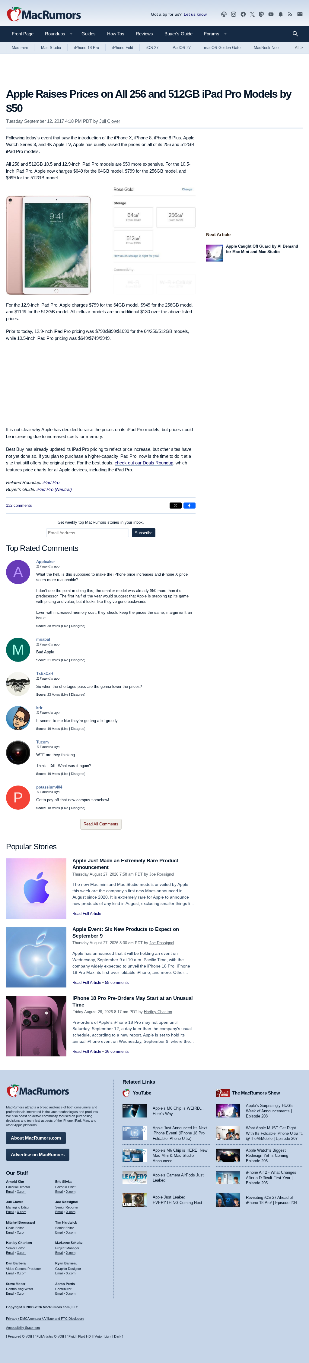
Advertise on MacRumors (38, 1154)
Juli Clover (109, 121)
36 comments (117, 1051)
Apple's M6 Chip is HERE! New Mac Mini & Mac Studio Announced (180, 1155)
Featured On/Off (20, 1336)
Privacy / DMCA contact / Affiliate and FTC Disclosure (45, 1318)
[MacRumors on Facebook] (243, 14)
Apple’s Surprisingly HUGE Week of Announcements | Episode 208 (269, 1110)
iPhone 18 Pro (86, 47)
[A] (18, 583)
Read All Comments (101, 824)
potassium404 (49, 787)
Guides (88, 33)
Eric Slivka (63, 1181)
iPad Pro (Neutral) (54, 489)
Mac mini (20, 47)
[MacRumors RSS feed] (290, 14)
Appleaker (45, 561)
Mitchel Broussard (20, 1222)
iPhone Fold (122, 47)
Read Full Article (86, 913)
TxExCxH (44, 673)
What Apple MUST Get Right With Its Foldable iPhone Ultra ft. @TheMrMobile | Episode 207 (274, 1133)
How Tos (115, 33)
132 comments (19, 505)
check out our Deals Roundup (144, 462)
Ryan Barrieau (66, 1263)
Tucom (42, 742)
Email (10, 1191)
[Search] (297, 34)
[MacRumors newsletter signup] (300, 14)
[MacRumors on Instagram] (234, 14)
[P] (18, 808)
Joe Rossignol (161, 874)
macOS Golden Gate (222, 47)
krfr (39, 707)
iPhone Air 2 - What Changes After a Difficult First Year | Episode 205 (271, 1177)
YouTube (142, 1092)
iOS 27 (152, 47)
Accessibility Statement (23, 1327)
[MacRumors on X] (252, 14)
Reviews (144, 33)
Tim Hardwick (66, 1222)
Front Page (22, 33)
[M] (18, 660)
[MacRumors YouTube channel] (271, 14)
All (299, 47)
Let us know (195, 14)
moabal (43, 639)
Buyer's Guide (178, 33)
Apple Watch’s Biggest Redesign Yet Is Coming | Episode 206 (268, 1155)
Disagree (77, 626)
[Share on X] (176, 506)
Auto (98, 1336)
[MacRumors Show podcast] (224, 14)
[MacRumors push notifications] (281, 14)
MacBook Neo (266, 47)
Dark (117, 1336)
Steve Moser (15, 1284)
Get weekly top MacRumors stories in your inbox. (101, 522)
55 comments (117, 982)
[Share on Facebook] (189, 506)
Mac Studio (51, 47)
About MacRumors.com (36, 1137)
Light (107, 1336)
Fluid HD (84, 1336)
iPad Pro (51, 482)
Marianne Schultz (69, 1242)
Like (65, 626)
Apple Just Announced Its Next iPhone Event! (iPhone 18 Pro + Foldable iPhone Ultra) (180, 1133)
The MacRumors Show (256, 1092)
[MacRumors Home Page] (43, 14)
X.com (21, 1191)
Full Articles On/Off (50, 1336)
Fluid (71, 1336)
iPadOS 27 (181, 47)
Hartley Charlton (158, 1012)
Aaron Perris (65, 1284)
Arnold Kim (15, 1181)
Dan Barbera (16, 1263)
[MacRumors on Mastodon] (261, 14)
